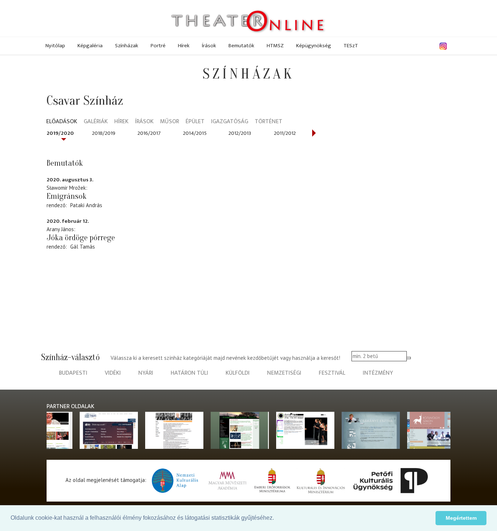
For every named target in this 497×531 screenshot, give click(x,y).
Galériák (96, 121)
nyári (145, 373)
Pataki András (86, 205)
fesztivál (332, 373)
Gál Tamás (82, 246)
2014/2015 (195, 133)
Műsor (169, 121)
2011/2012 (285, 133)
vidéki (113, 373)
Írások (209, 45)
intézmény (378, 373)
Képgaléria (90, 45)
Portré (158, 45)
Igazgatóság (229, 121)
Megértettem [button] (461, 518)
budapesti (73, 373)
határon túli (189, 373)
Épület (195, 121)
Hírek (184, 45)
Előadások (61, 121)
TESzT (350, 45)
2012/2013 (239, 133)
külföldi (238, 373)
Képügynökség (313, 45)
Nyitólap (55, 45)
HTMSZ (275, 45)
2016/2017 (149, 133)
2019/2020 (60, 133)
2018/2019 (103, 133)
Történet (268, 121)
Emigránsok (67, 196)
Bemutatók (241, 45)
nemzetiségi (284, 373)
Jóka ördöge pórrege (81, 237)
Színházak (126, 45)
